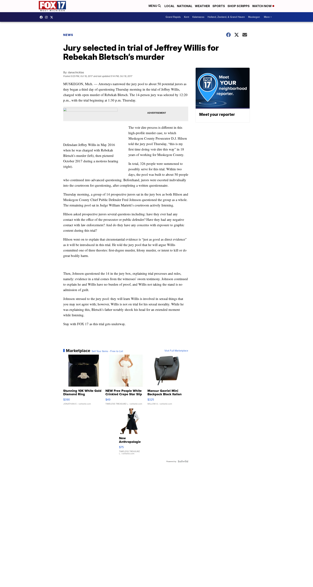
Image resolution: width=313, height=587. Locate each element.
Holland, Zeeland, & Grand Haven (226, 17)
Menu (153, 5)
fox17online (42, 17)
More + (268, 17)
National (184, 6)
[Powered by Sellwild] (183, 461)
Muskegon (254, 17)
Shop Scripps (239, 6)
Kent (186, 17)
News (68, 35)
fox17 (52, 17)
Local (169, 6)
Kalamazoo (198, 17)
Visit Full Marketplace (176, 350)
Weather (202, 6)
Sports (218, 6)
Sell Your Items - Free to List (107, 351)
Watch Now (262, 6)
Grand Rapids (173, 17)
